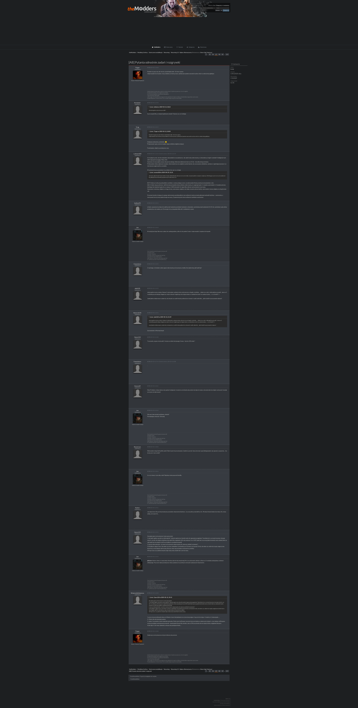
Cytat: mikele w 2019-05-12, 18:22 (160, 107)
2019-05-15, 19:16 (152, 556)
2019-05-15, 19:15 (152, 532)
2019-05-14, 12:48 (152, 337)
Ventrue (209, 52)
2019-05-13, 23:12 (152, 312)
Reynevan (137, 447)
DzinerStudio (226, 702)
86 (213, 54)
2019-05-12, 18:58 (152, 67)
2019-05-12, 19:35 (152, 102)
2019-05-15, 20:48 (152, 631)
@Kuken (149, 560)
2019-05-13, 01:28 (152, 227)
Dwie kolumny (226, 705)
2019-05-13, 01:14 (152, 203)
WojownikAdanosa (137, 593)
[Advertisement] (179, 31)
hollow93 (137, 203)
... (207, 54)
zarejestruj (226, 5)
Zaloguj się (219, 5)
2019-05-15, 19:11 (152, 507)
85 (210, 54)
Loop (232, 69)
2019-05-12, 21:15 (152, 127)
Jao (137, 227)
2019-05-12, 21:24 (152, 153)
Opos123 (137, 337)
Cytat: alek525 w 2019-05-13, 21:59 (160, 317)
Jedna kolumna (218, 705)
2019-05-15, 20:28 (152, 593)
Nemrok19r (137, 313)
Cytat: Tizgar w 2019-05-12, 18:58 (160, 131)
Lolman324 (137, 154)
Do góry (179, 694)
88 (219, 54)
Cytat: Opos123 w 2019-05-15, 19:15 (161, 597)
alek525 (137, 288)
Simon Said (203, 52)
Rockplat (137, 103)
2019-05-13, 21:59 (152, 288)
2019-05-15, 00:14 (152, 471)
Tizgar (137, 67)
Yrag (137, 127)
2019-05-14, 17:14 (152, 361)
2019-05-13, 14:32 (152, 263)
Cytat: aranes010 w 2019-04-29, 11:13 (161, 172)
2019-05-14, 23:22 (152, 410)
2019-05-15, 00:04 (152, 446)
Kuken (137, 508)
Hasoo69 (137, 386)
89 (222, 54)
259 (227, 54)
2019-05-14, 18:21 (152, 386)
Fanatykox (137, 264)
